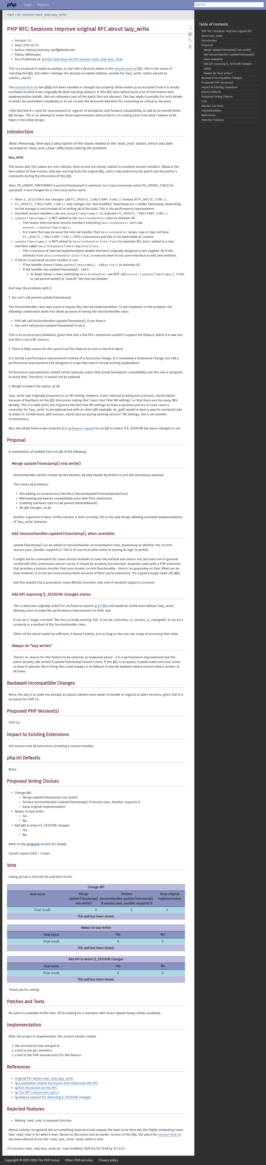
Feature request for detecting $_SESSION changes (54, 1097)
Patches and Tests (212, 106)
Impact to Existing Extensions (219, 87)
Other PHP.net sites (79, 1160)
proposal (33, 844)
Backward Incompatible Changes (221, 78)
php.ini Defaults (211, 92)
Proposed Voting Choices (217, 96)
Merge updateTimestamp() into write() (227, 50)
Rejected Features (212, 120)
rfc (19, 15)
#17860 (103, 606)
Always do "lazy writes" (218, 73)
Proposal (207, 45)
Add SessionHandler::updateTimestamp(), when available (229, 57)
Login (28, 4)
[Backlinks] (190, 40)
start (10, 15)
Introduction (209, 40)
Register (43, 4)
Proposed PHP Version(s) (217, 82)
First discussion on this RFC (37, 1088)
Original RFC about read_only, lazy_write (44, 1078)
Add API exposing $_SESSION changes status (228, 66)
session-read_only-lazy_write (44, 15)
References (208, 115)
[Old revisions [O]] (190, 34)
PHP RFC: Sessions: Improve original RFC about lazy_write (226, 34)
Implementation (211, 110)
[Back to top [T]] (190, 46)
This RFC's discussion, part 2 (38, 1092)
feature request (83, 428)
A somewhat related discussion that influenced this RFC (58, 1083)
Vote (204, 101)
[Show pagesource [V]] (190, 28)
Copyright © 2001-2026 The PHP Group (32, 1160)
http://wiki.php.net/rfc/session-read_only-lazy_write (84, 59)
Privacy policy (108, 1160)
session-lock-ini (125, 68)
